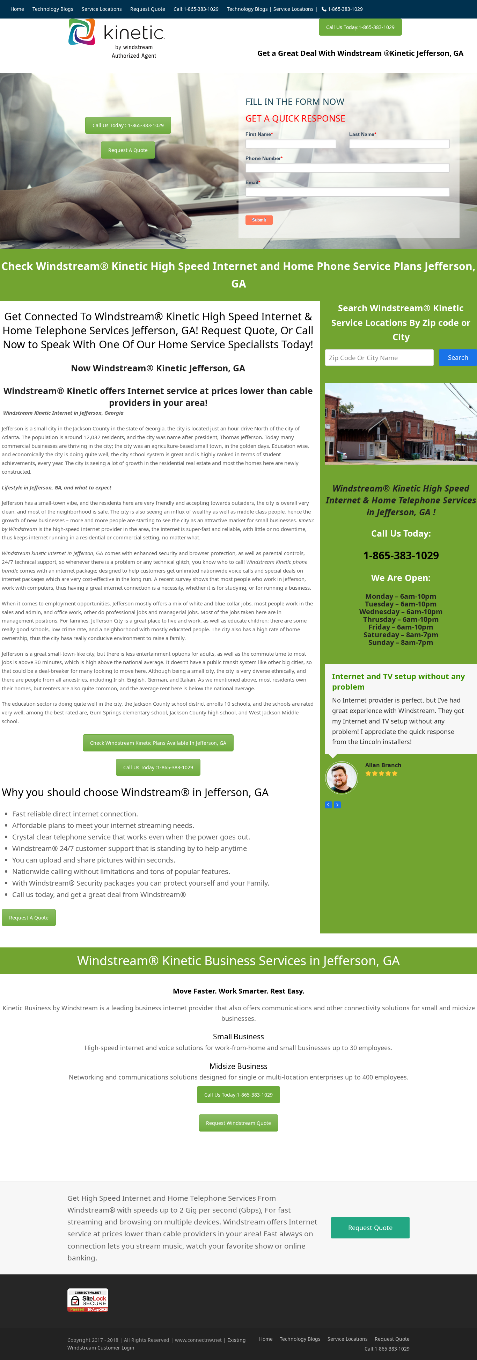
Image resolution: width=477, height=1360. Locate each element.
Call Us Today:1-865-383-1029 (360, 27)
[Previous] (328, 804)
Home (266, 1339)
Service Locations (293, 9)
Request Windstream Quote (238, 1123)
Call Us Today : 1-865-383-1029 (128, 125)
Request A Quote (128, 150)
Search (458, 357)
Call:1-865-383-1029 (387, 1348)
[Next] (337, 804)
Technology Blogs (247, 9)
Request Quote (392, 1339)
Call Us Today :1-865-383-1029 (158, 767)
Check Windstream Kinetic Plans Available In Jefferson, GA (158, 743)
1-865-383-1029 (401, 555)
